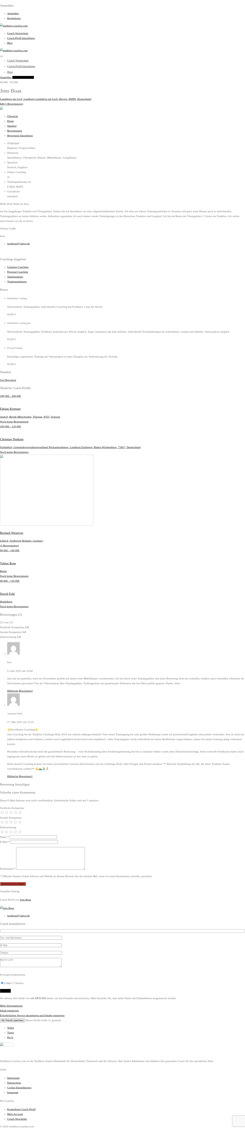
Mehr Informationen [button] (11, 1005)
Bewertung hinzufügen (20, 135)
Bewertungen (14, 130)
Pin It (10, 1037)
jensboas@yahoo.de (18, 243)
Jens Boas (25, 899)
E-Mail (5, 841)
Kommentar (7, 868)
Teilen (10, 1027)
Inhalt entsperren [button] (9, 1010)
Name (4, 837)
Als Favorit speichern (12, 1020)
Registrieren (14, 18)
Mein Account (15, 1114)
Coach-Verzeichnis (17, 33)
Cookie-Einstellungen (19, 1087)
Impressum (13, 1078)
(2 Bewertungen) (11, 103)
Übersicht (12, 116)
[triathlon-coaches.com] (14, 25)
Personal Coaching (17, 271)
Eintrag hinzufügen (23, 77)
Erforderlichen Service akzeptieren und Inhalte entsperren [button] (32, 1015)
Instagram (12, 1092)
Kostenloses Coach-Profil (21, 1109)
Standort (12, 125)
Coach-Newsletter (17, 1119)
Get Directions (8, 380)
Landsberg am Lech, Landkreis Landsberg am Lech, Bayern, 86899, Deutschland (45, 99)
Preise (10, 121)
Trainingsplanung (17, 281)
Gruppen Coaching (18, 267)
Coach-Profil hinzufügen (21, 38)
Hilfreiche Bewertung (20, 690)
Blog (10, 43)
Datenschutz (14, 1082)
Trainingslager (15, 276)
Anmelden (13, 13)
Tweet (10, 1032)
